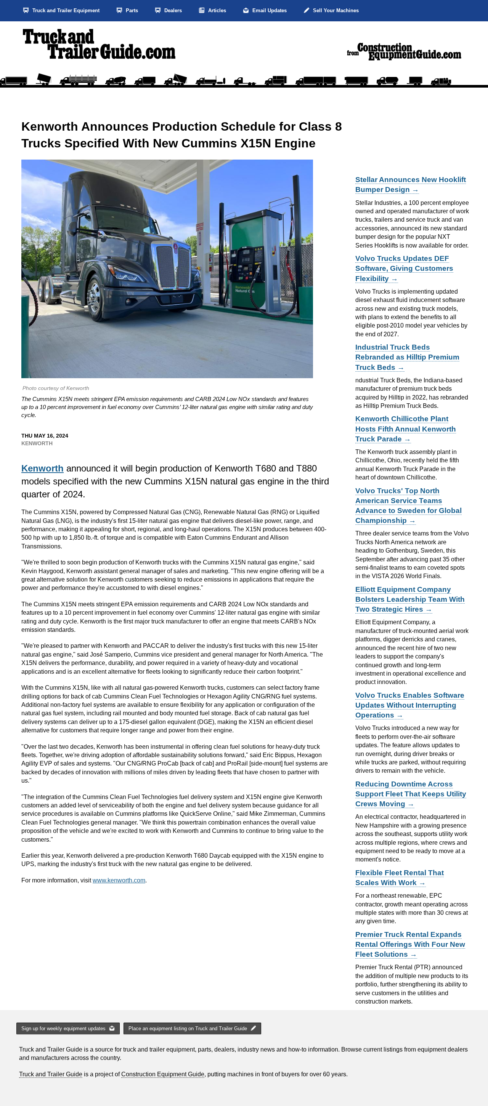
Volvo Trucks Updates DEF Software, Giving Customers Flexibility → (404, 268)
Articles (216, 10)
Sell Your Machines (335, 10)
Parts (131, 10)
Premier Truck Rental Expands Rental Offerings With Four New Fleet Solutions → (410, 944)
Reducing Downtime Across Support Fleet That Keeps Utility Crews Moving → (410, 794)
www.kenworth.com (119, 880)
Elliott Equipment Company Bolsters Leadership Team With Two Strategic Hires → (410, 599)
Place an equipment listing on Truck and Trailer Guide (188, 1028)
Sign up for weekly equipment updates (64, 1028)
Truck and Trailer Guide (50, 1074)
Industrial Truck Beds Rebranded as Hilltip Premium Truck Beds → (407, 357)
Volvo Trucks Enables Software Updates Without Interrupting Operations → (409, 705)
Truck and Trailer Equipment (65, 10)
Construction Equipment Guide (162, 1074)
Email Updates (269, 10)
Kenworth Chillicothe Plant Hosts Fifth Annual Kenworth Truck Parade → (405, 429)
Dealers (172, 10)
